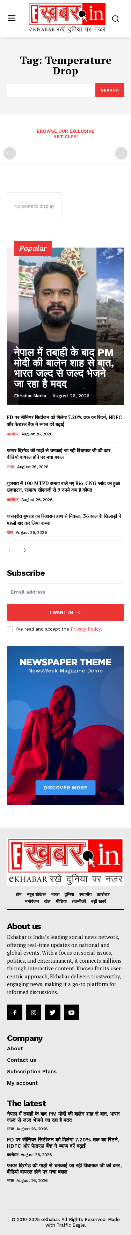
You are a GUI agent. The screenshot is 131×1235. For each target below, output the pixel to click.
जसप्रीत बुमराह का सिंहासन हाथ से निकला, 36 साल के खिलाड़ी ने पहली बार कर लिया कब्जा (64, 519)
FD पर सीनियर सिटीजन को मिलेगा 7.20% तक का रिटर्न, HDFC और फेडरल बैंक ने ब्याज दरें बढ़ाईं (63, 1143)
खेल (10, 532)
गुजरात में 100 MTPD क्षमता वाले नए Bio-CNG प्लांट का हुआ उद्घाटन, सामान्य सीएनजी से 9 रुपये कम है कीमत (63, 486)
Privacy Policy (86, 629)
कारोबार (12, 434)
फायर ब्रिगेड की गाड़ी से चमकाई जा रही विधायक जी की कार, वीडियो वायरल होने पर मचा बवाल (59, 454)
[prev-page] (9, 153)
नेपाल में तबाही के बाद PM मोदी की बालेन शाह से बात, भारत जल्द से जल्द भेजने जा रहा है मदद (64, 368)
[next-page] (22, 550)
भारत (10, 466)
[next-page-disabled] (121, 153)
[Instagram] (33, 1012)
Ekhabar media (30, 395)
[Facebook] (14, 1012)
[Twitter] (52, 1012)
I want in (61, 612)
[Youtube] (71, 1012)
